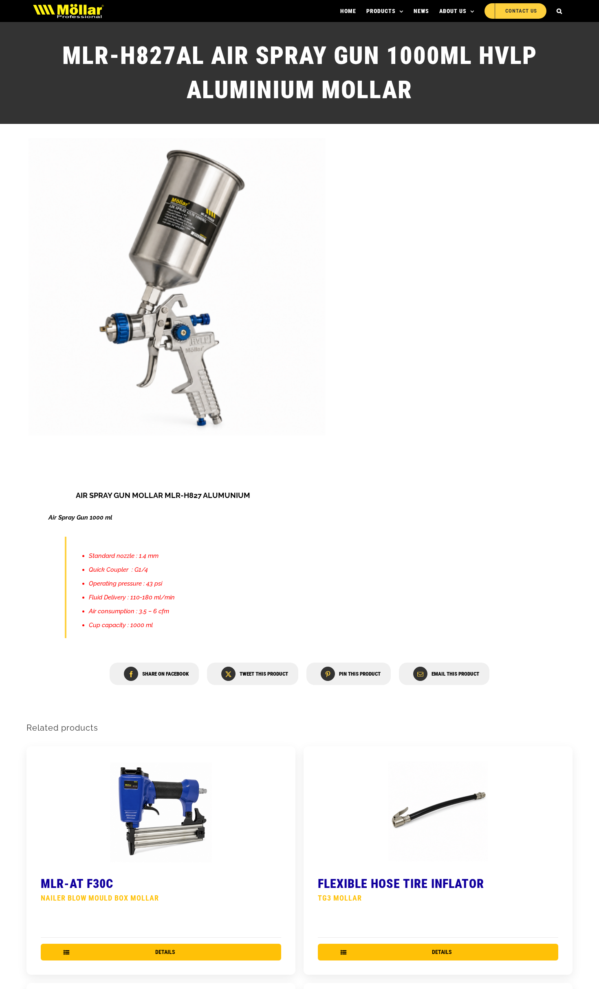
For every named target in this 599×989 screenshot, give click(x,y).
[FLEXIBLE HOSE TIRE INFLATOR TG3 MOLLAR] (438, 811)
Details (165, 952)
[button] (559, 11)
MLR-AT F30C (100, 889)
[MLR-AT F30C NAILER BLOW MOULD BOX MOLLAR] (161, 811)
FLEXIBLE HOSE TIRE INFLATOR (401, 889)
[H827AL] (176, 286)
